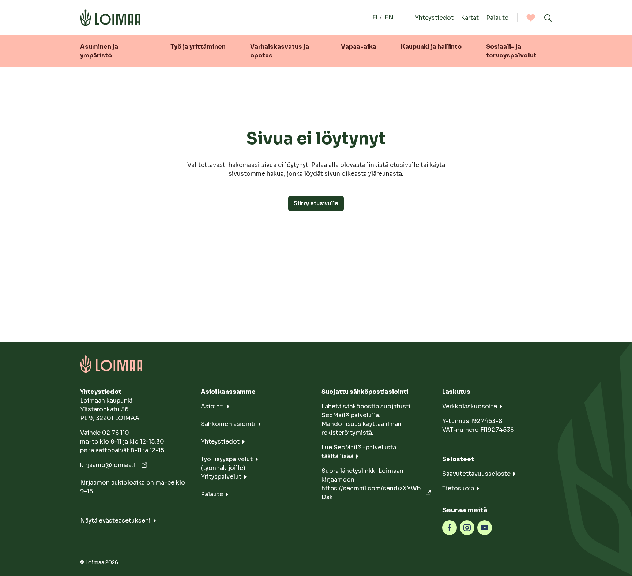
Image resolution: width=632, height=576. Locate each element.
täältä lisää (337, 456)
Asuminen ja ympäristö (99, 51)
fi (374, 17)
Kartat (470, 17)
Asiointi (212, 406)
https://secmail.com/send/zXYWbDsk (371, 493)
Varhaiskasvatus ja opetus (279, 51)
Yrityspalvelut (221, 476)
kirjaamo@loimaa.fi (109, 465)
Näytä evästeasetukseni (115, 520)
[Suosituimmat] (530, 17)
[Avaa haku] (548, 17)
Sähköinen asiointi (228, 424)
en (389, 17)
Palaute (497, 17)
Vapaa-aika (358, 47)
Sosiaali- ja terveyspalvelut (511, 51)
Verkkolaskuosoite (469, 406)
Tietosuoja (458, 488)
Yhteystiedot (434, 17)
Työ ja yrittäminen (198, 47)
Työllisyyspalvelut (227, 459)
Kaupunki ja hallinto (431, 47)
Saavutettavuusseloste (476, 474)
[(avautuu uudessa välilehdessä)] (449, 527)
